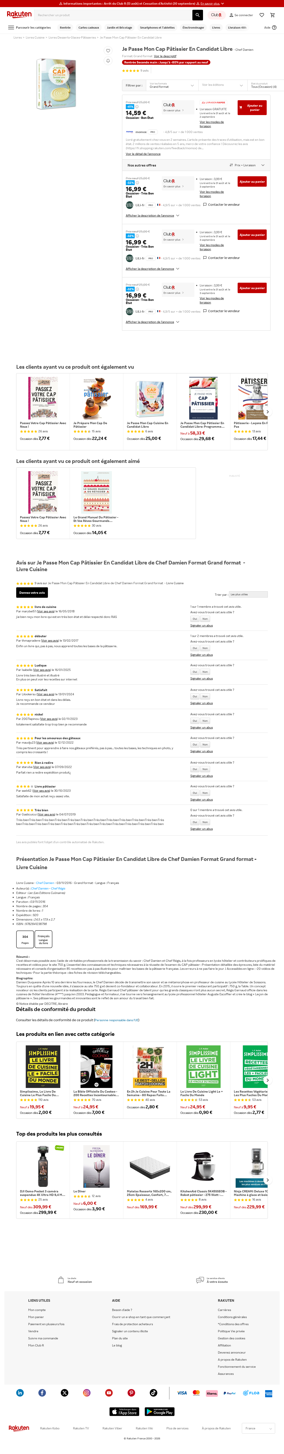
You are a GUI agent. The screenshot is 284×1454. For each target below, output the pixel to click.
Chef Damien (45, 883)
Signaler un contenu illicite (130, 1331)
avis (144, 71)
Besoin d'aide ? (122, 1310)
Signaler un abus (201, 625)
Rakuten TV (81, 1428)
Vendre (33, 1331)
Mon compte (37, 1310)
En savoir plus (172, 110)
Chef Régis (58, 888)
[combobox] (112, 15)
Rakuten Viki (144, 1428)
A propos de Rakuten (232, 1359)
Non (205, 618)
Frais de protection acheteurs (132, 1324)
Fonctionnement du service (237, 1366)
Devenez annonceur (232, 1352)
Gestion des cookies (231, 1338)
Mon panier (36, 1317)
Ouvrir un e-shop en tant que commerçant (141, 1317)
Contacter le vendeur (224, 204)
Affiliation (224, 1345)
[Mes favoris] (261, 15)
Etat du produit (259, 83)
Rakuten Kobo (49, 1428)
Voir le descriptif (165, 56)
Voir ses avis (45, 611)
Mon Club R (36, 1345)
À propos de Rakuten (216, 1428)
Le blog (117, 1345)
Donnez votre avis (32, 592)
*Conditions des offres (233, 1324)
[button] (213, 3)
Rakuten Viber (112, 1428)
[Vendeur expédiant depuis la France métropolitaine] (158, 204)
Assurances (226, 1374)
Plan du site (120, 1338)
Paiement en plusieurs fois (46, 1324)
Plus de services (177, 1428)
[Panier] (272, 15)
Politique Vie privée (231, 1331)
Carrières (224, 1310)
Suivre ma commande (43, 1338)
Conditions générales (232, 1317)
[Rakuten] (19, 15)
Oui (195, 618)
